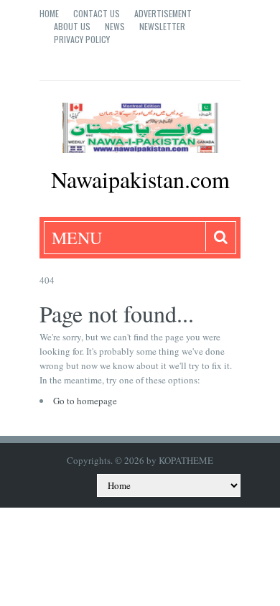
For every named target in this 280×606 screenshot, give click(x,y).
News (115, 26)
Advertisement (163, 13)
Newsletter (162, 26)
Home (49, 13)
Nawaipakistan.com (140, 179)
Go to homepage (85, 400)
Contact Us (96, 13)
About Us (72, 26)
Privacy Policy (82, 39)
